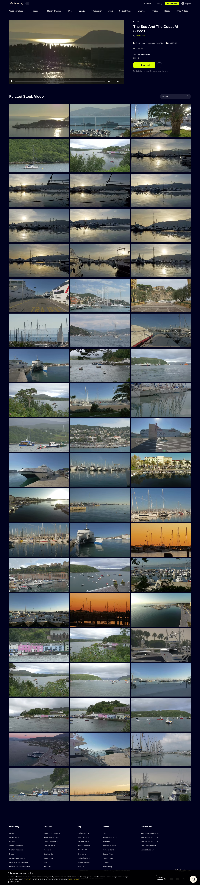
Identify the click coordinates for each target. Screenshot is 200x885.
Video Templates (16, 11)
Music (110, 11)
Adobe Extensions (16, 846)
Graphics (141, 11)
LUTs (70, 11)
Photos (155, 11)
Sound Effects (125, 11)
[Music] (83, 866)
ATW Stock (140, 35)
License (106, 862)
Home (11, 833)
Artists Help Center (110, 837)
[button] (68, 881)
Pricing (11, 854)
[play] (12, 81)
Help (104, 833)
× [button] (197, 872)
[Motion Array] (88, 833)
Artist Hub (106, 841)
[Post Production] (90, 862)
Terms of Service (109, 850)
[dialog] (100, 877)
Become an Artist (109, 846)
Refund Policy (108, 854)
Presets (35, 11)
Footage (81, 11)
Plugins (167, 11)
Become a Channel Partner (19, 866)
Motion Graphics (54, 11)
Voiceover (97, 11)
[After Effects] (88, 837)
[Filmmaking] (87, 854)
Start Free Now (172, 3)
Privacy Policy (108, 858)
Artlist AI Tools (183, 11)
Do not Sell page (74, 879)
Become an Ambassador (18, 862)
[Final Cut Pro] (88, 849)
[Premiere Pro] (88, 841)
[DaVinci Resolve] (91, 845)
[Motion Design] (89, 858)
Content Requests (16, 850)
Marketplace (14, 837)
